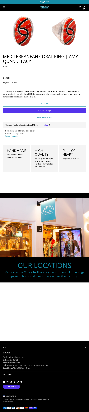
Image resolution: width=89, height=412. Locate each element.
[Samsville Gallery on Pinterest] (14, 382)
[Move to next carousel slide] (84, 186)
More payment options (44, 117)
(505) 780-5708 (15, 362)
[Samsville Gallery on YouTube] (21, 382)
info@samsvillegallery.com (16, 357)
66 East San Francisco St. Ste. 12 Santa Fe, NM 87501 (31, 365)
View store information (11, 136)
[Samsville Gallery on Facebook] (4, 382)
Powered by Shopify (8, 402)
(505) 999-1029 (13, 360)
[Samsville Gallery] (44, 7)
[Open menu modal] (4, 7)
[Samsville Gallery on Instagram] (7, 382)
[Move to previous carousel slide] (79, 186)
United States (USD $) (11, 396)
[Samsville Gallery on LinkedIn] (11, 382)
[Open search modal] (80, 7)
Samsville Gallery (16, 399)
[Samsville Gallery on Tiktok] (18, 382)
